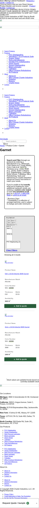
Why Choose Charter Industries (21, 77)
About (6, 74)
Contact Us (7, 476)
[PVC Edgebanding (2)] (13, 242)
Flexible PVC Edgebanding (19, 62)
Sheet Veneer (14, 63)
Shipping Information (10, 472)
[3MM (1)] (9, 228)
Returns (12, 81)
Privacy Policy (8, 494)
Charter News (14, 83)
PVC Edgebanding (16, 55)
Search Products (9, 51)
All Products (13, 72)
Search (4, 144)
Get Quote (13, 89)
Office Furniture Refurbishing (20, 70)
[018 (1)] (9, 227)
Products (7, 53)
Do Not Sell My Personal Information (15, 498)
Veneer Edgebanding (17, 65)
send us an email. (20, 195)
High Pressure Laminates (12, 434)
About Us (12, 76)
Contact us (10, 2)
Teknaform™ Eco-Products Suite (21, 56)
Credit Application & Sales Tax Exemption (17, 496)
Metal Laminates (15, 67)
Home (2, 146)
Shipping (12, 79)
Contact (6, 84)
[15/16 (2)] (9, 234)
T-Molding (12, 69)
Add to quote (21, 306)
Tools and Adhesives (17, 60)
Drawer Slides (14, 58)
